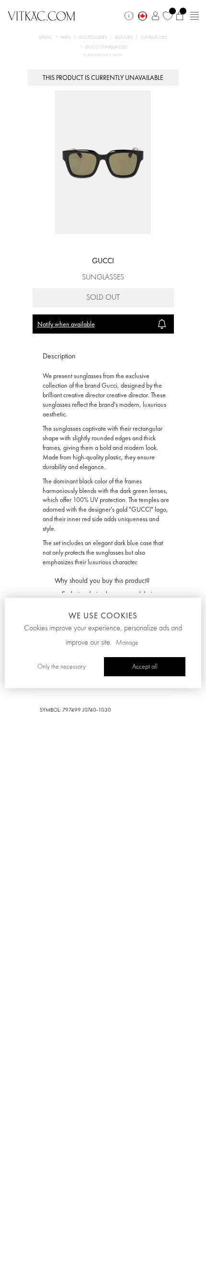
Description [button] (59, 356)
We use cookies (103, 615)
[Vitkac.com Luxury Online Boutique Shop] (41, 15)
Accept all (145, 666)
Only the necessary (61, 666)
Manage (127, 642)
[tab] (103, 356)
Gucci (103, 261)
